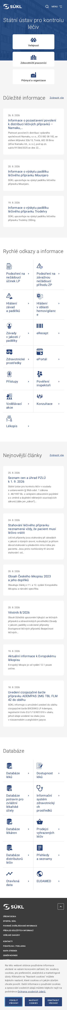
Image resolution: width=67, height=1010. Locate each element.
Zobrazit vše (57, 98)
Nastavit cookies (33, 1001)
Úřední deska (9, 916)
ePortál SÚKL (9, 921)
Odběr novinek (10, 955)
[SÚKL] (12, 6)
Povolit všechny (13, 1001)
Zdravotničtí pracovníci (33, 62)
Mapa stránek (10, 951)
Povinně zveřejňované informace (20, 926)
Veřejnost (33, 45)
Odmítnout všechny (53, 1001)
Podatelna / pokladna (14, 946)
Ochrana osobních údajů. (32, 991)
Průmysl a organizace (33, 80)
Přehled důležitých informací (18, 930)
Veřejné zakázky (11, 935)
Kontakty (8, 941)
